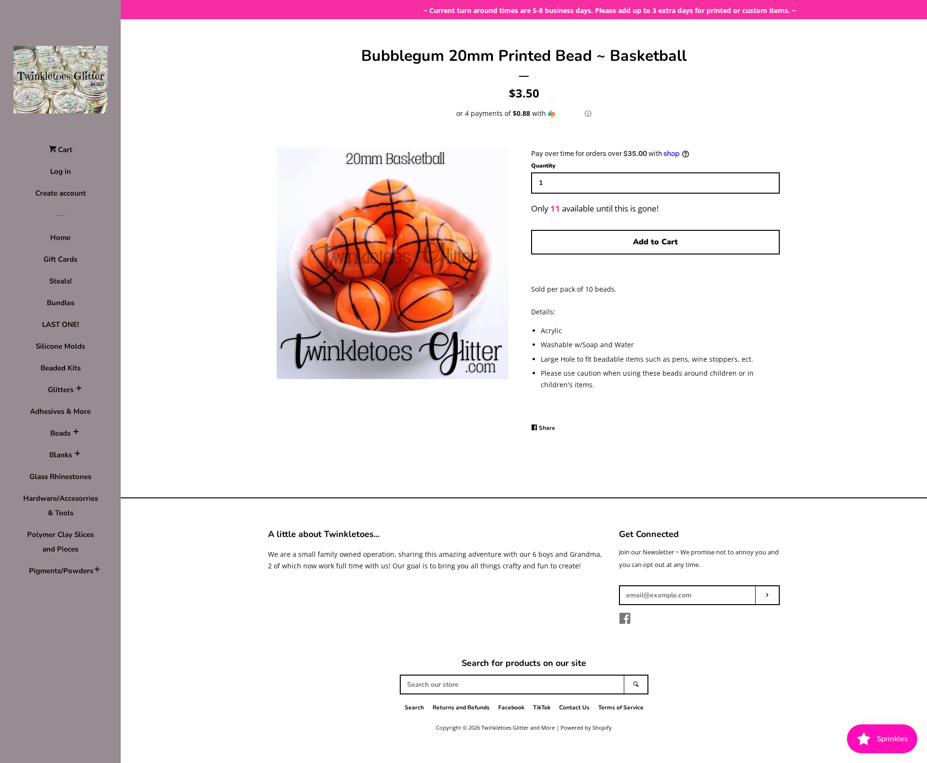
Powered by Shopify (586, 727)
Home (60, 237)
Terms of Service (621, 707)
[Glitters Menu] (78, 389)
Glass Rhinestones (60, 476)
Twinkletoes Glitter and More (518, 727)
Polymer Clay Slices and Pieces (60, 542)
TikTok (541, 707)
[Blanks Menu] (77, 455)
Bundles (60, 303)
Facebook (511, 707)
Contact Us (574, 707)
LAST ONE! (60, 324)
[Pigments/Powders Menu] (97, 571)
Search (414, 707)
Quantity (543, 166)
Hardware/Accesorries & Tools (60, 506)
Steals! (60, 281)
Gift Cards (60, 259)
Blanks (60, 455)
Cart (64, 150)
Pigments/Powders (60, 571)
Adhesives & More (60, 411)
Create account (60, 193)
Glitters (60, 390)
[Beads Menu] (75, 433)
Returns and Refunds (461, 707)
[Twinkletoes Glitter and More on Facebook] (625, 620)
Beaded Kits (61, 368)
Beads (60, 433)
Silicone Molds (60, 346)
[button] (524, 113)
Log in (60, 171)
